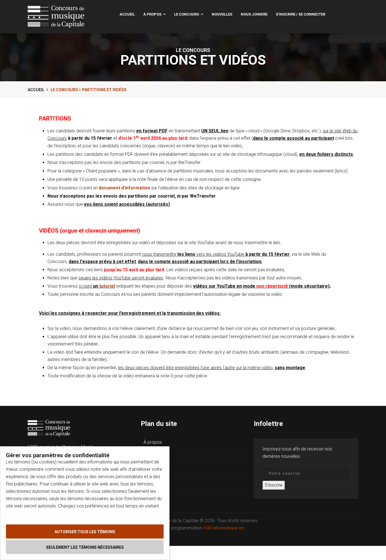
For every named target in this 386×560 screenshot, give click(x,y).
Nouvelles (222, 14)
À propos (152, 14)
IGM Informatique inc (223, 528)
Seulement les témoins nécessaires (85, 547)
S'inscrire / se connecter (300, 14)
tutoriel (107, 286)
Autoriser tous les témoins (85, 532)
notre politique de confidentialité (38, 513)
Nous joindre (254, 14)
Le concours (186, 14)
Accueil (127, 14)
